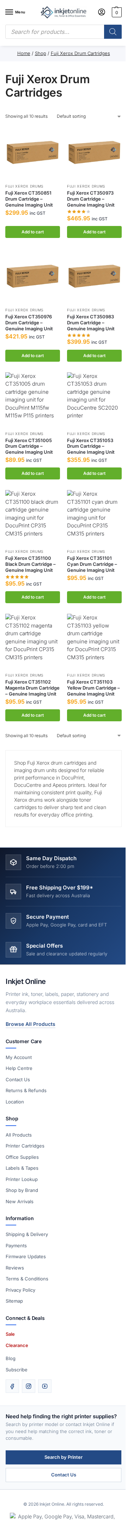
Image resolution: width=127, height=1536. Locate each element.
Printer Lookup (22, 1179)
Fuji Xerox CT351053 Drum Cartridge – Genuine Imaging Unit (91, 446)
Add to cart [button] (33, 231)
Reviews (15, 1268)
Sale (10, 1334)
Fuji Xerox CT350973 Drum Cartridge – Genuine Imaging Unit (91, 199)
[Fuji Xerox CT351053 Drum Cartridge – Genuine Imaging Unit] (94, 399)
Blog (11, 1358)
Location (15, 1101)
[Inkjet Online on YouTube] (45, 1386)
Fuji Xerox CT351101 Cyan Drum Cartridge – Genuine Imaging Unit (92, 564)
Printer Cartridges (25, 1146)
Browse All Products (30, 1024)
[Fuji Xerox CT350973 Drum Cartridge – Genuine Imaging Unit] (94, 152)
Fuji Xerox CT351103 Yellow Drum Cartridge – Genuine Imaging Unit (93, 688)
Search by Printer (63, 1457)
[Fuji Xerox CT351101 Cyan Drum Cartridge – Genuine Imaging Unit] (94, 517)
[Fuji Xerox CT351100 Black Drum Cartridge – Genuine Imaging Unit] (32, 517)
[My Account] (101, 12)
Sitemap (14, 1301)
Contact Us (18, 1079)
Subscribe (17, 1369)
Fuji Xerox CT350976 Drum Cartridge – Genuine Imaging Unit (29, 322)
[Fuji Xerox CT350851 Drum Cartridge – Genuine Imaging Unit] (32, 152)
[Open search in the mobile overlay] (63, 32)
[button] (116, 12)
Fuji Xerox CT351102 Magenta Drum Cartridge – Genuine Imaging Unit (32, 688)
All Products (19, 1135)
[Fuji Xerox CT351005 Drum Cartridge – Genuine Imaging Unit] (32, 399)
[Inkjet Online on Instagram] (28, 1386)
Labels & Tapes (22, 1168)
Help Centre (19, 1068)
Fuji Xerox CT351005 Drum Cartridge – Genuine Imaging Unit (29, 446)
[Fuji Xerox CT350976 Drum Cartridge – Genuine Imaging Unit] (32, 276)
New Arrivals (20, 1201)
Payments (16, 1245)
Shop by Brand (22, 1190)
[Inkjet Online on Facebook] (12, 1386)
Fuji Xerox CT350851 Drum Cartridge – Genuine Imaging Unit (29, 199)
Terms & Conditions (27, 1278)
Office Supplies (22, 1157)
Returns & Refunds (26, 1090)
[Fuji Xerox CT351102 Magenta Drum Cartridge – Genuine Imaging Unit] (32, 641)
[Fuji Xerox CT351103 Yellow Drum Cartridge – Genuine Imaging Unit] (94, 641)
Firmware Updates (26, 1256)
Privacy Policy (20, 1290)
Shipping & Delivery (27, 1234)
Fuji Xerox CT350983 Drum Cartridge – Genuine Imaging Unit (91, 322)
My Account (19, 1057)
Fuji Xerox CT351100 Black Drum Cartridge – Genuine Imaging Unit (30, 564)
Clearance (17, 1345)
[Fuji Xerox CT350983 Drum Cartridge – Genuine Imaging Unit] (94, 276)
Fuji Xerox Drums (24, 186)
